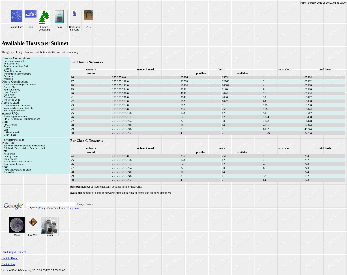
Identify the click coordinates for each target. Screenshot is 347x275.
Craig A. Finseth (16, 252)
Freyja (7, 127)
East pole (8, 76)
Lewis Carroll (10, 92)
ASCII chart (9, 154)
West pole (8, 79)
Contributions (16, 27)
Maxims (7, 69)
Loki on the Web (12, 132)
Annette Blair (10, 87)
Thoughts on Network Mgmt (17, 74)
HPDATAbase (10, 125)
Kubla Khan (9, 95)
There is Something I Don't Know (20, 84)
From (17, 170)
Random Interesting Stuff (16, 66)
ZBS (88, 27)
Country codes (11, 156)
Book (59, 27)
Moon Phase (10, 135)
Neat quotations (11, 63)
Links (30, 27)
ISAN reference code (14, 140)
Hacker (49, 235)
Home (303, 2)
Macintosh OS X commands (17, 105)
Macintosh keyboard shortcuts (18, 108)
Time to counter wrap (14, 164)
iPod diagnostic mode (14, 110)
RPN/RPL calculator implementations (22, 119)
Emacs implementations (15, 116)
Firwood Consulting (44, 28)
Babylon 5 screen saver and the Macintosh (24, 145)
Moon (17, 235)
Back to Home (9, 258)
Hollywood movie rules (15, 61)
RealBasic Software (74, 28)
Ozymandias (10, 97)
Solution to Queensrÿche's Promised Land (24, 148)
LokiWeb (32, 235)
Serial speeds (10, 159)
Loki (6, 130)
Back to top (8, 264)
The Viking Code (12, 100)
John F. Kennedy (12, 89)
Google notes (73, 208)
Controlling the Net (13, 71)
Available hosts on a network (18, 161)
